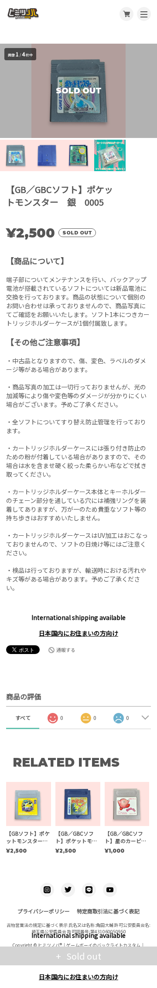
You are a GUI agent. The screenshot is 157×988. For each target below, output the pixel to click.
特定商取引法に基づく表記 (108, 911)
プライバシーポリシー (43, 911)
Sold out (83, 956)
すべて (23, 717)
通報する (65, 649)
